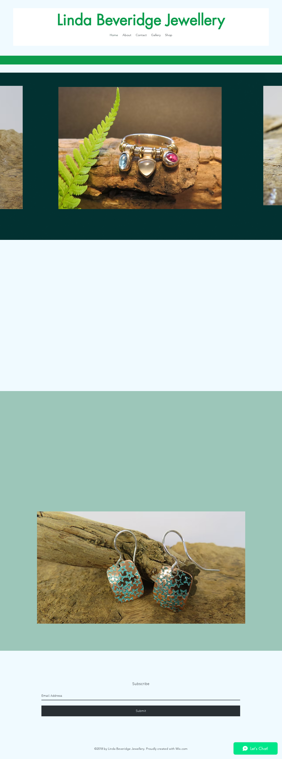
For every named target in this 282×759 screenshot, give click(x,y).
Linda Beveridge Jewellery (141, 19)
